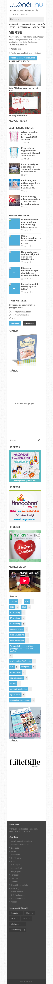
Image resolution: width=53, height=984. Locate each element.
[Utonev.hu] (26, 6)
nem (13, 318)
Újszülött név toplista (19, 885)
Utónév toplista (17, 891)
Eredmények (29, 323)
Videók (14, 901)
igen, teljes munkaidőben (21, 311)
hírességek (28, 24)
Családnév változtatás (20, 844)
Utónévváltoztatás (18, 898)
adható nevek (15, 672)
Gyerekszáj (15, 854)
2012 (12, 607)
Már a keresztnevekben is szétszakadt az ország (31, 239)
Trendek (14, 881)
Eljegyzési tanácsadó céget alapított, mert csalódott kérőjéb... (31, 272)
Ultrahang (15, 888)
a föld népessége (17, 640)
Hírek (13, 861)
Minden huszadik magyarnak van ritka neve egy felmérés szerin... (29, 223)
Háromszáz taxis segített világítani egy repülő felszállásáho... (30, 255)
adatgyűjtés (25, 667)
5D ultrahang (15, 624)
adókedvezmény (16, 678)
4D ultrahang (15, 618)
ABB (11, 667)
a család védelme (17, 635)
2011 (27, 601)
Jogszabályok (16, 868)
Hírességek (15, 864)
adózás (13, 684)
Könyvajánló (16, 871)
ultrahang (24, 27)
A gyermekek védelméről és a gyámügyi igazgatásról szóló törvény (21, 648)
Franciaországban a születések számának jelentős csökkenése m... (30, 168)
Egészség (15, 848)
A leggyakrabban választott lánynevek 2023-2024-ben (29, 135)
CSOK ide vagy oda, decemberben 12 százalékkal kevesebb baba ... (30, 200)
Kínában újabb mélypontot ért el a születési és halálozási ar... (30, 184)
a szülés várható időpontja (20, 661)
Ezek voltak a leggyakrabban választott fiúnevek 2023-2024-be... (30, 152)
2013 (24, 607)
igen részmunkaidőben (20, 314)
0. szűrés (13, 601)
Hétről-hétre (16, 858)
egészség (14, 24)
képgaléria (39, 27)
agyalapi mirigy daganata (20, 700)
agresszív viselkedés (18, 689)
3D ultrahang (15, 613)
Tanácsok (15, 874)
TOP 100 (14, 878)
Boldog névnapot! (18, 115)
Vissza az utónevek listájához (22, 58)
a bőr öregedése (16, 629)
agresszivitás (15, 695)
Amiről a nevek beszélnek (21, 841)
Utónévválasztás (17, 895)
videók (41, 24)
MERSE (15, 32)
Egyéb (13, 851)
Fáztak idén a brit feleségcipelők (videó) (30, 286)
